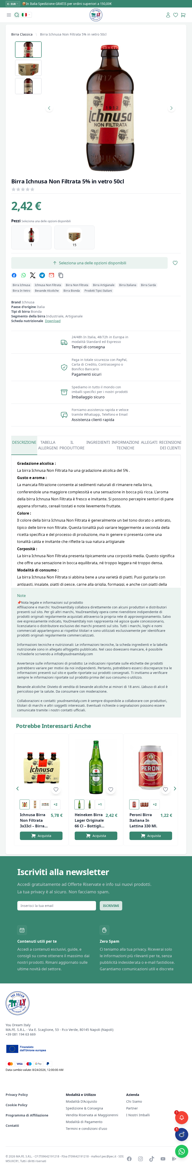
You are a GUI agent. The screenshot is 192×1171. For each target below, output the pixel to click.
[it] (26, 15)
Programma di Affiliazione (27, 1115)
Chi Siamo (134, 1101)
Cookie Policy (16, 1105)
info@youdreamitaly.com (73, 654)
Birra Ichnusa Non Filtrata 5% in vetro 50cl (73, 34)
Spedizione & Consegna (84, 1108)
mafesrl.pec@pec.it (103, 1156)
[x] (33, 275)
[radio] (31, 237)
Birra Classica (22, 34)
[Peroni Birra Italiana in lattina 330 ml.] (150, 767)
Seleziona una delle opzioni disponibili (92, 262)
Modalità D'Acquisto (81, 1101)
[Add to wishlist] (56, 789)
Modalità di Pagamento (84, 1122)
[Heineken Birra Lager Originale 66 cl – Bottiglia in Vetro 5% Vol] (96, 767)
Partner (132, 1108)
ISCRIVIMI (111, 905)
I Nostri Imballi (138, 1115)
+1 (100, 804)
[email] (51, 275)
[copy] (61, 275)
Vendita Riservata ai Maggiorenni (92, 1115)
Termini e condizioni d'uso (86, 1128)
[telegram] (42, 275)
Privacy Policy (17, 1094)
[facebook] (14, 275)
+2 (55, 804)
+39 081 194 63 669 (21, 1034)
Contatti (12, 1125)
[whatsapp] (23, 275)
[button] (18, 789)
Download (53, 321)
